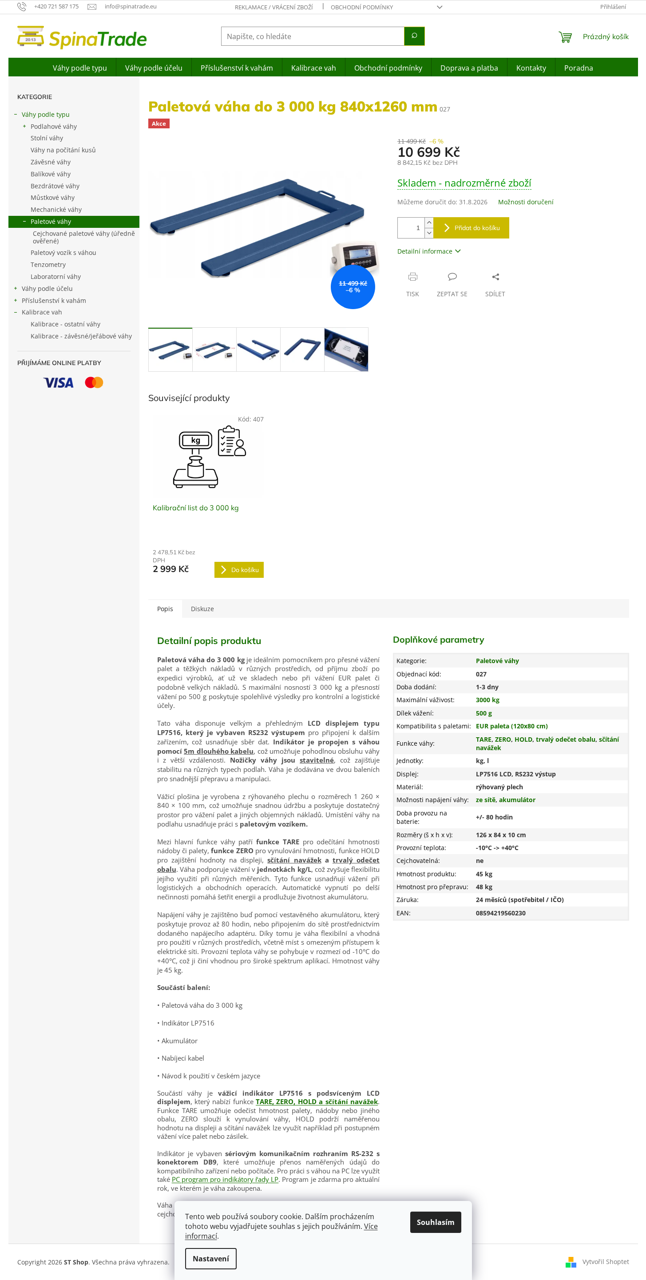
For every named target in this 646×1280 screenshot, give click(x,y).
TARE (483, 739)
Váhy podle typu (46, 114)
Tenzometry (48, 264)
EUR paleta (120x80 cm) (512, 726)
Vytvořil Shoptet (606, 1261)
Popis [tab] (165, 608)
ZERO (503, 739)
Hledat (414, 36)
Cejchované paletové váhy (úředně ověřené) (84, 237)
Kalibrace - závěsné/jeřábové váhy (81, 336)
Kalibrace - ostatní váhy (65, 324)
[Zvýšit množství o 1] (428, 223)
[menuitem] (80, 67)
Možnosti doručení (526, 202)
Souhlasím (436, 1222)
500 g (484, 713)
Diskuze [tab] (202, 608)
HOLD (523, 739)
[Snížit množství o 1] (428, 233)
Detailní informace (424, 251)
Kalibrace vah (42, 312)
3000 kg (487, 700)
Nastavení (211, 1259)
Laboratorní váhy (56, 276)
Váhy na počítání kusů (63, 150)
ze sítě (485, 799)
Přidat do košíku (477, 228)
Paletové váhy (51, 221)
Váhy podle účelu (47, 288)
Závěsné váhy (51, 162)
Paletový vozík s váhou (63, 252)
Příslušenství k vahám (54, 300)
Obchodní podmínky (362, 7)
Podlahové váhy (54, 126)
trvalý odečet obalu (565, 739)
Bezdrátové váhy (55, 186)
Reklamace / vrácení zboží (274, 7)
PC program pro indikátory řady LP (225, 1179)
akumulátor (517, 799)
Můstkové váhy (53, 197)
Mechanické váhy (56, 209)
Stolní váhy (47, 138)
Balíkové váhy (51, 174)
